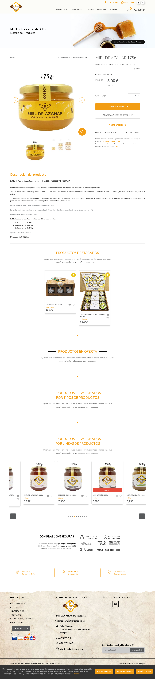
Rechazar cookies (124, 671)
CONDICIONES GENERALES (22, 619)
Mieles (12, 57)
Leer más (77, 674)
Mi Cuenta (113, 10)
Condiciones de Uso (26, 664)
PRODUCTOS (17, 607)
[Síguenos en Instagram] (142, 2)
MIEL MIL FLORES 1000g (55, 495)
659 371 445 (112, 3)
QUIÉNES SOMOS (18, 603)
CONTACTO (16, 615)
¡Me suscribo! (137, 650)
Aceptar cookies (104, 671)
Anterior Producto (65, 57)
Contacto (101, 10)
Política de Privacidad (41, 664)
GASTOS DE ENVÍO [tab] (133, 133)
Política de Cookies (56, 664)
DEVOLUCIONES (18, 622)
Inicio (114, 42)
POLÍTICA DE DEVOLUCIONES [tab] (106, 133)
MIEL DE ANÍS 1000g (87, 495)
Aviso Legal (14, 664)
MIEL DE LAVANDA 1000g (21, 495)
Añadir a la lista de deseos (116, 115)
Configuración (144, 671)
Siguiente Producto (79, 57)
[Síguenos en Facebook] (138, 2)
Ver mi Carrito (116, 125)
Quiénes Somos (62, 10)
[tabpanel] (60, 292)
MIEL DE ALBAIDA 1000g (123, 495)
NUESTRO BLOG (18, 611)
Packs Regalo (50, 307)
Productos (76, 10)
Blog (90, 10)
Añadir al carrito (116, 106)
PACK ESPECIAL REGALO (55, 304)
